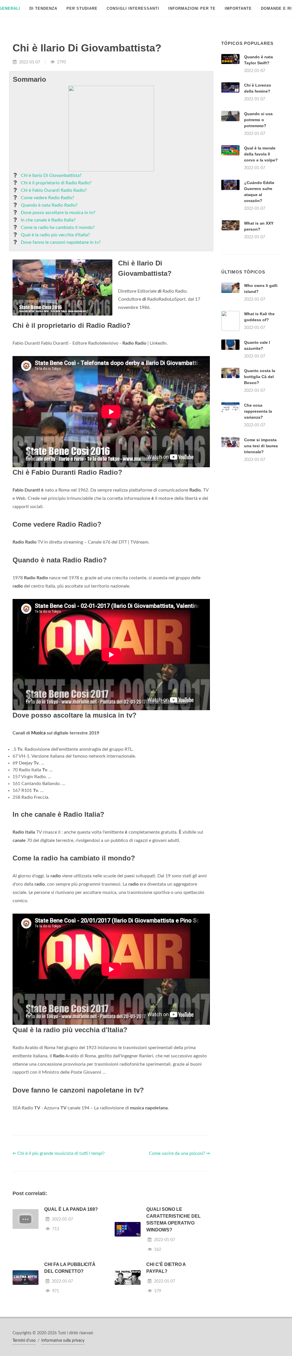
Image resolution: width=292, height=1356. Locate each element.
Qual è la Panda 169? (71, 1209)
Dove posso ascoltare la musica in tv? (58, 212)
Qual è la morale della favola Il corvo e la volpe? (261, 154)
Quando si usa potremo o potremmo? (258, 119)
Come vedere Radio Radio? (47, 197)
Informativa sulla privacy (62, 1341)
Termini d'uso (24, 1341)
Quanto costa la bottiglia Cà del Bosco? (259, 376)
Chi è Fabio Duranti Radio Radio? (54, 190)
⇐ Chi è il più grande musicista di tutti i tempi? (59, 1153)
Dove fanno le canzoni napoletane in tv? (61, 242)
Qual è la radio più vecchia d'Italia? (55, 235)
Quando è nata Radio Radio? (49, 205)
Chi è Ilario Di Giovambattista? (51, 175)
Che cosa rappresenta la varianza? (258, 411)
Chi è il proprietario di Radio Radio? (56, 183)
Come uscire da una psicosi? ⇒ (179, 1153)
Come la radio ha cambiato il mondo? (58, 227)
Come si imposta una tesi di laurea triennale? (261, 446)
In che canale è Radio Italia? (48, 220)
